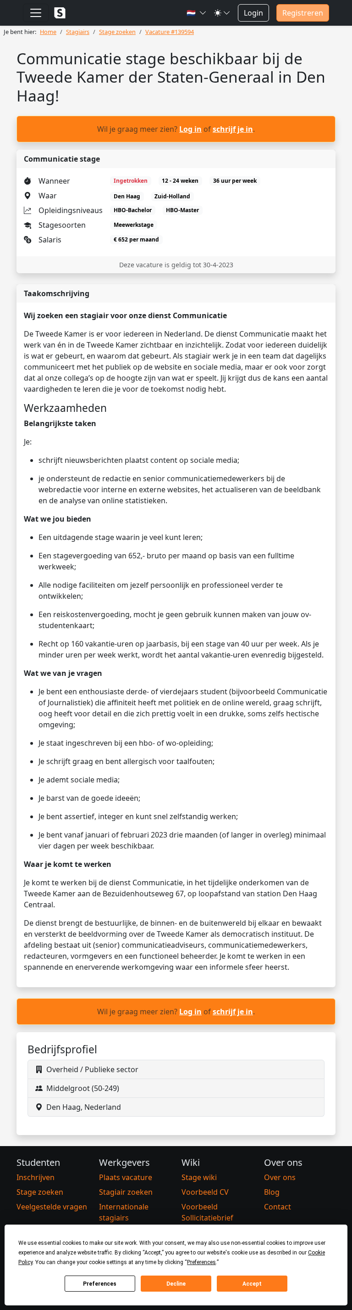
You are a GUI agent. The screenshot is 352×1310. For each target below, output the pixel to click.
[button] (197, 12)
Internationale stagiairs (123, 1212)
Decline (176, 1284)
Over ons (280, 1177)
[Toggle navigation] (36, 13)
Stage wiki (199, 1177)
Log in (190, 129)
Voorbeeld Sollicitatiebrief (207, 1212)
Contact (277, 1207)
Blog (272, 1192)
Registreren (302, 13)
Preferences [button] (201, 1262)
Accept (252, 1284)
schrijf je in (233, 129)
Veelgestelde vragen (51, 1207)
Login (253, 13)
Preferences (99, 1284)
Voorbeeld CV (205, 1192)
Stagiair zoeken (126, 1192)
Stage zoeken (39, 1192)
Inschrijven (35, 1177)
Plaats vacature (125, 1177)
